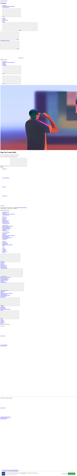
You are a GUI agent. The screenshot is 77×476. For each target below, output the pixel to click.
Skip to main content (3, 0)
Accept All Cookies (71, 473)
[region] (38, 473)
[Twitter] (10, 354)
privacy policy (23, 473)
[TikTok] (10, 395)
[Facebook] (10, 362)
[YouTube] (10, 387)
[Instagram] (10, 379)
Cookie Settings (64, 473)
